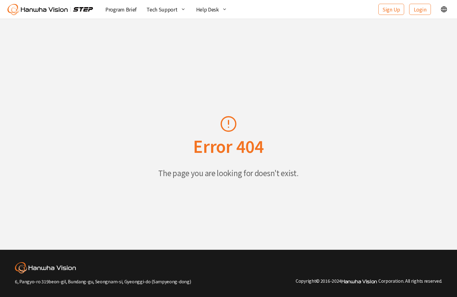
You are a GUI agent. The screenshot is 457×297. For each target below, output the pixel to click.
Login (420, 9)
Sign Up (391, 9)
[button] (444, 9)
